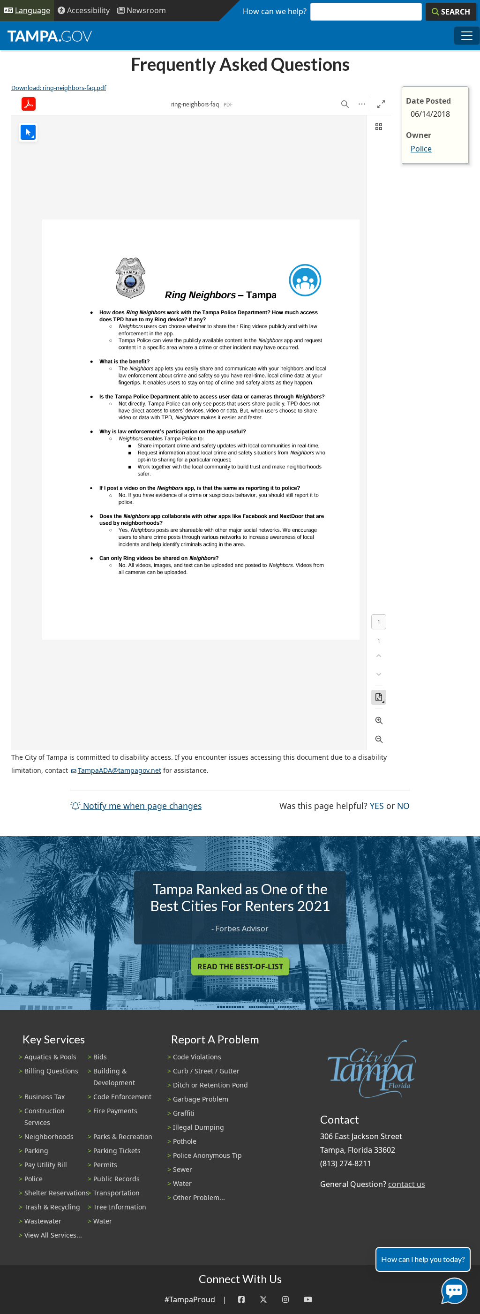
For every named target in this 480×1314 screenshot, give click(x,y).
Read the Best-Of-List (240, 966)
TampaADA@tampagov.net (119, 770)
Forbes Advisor (242, 928)
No (403, 805)
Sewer (182, 1169)
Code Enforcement (122, 1096)
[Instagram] (285, 1299)
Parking (36, 1150)
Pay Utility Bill (45, 1164)
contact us (406, 1184)
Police (421, 148)
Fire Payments (115, 1110)
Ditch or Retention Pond (210, 1084)
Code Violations (197, 1056)
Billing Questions (51, 1070)
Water (102, 1220)
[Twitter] (263, 1299)
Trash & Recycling (52, 1206)
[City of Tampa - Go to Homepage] (50, 35)
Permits (105, 1164)
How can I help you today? (423, 1258)
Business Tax (44, 1096)
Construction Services (44, 1116)
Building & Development (114, 1076)
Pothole (184, 1141)
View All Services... (53, 1235)
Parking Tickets (117, 1150)
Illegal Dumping (198, 1127)
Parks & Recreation (122, 1136)
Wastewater (42, 1220)
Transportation (116, 1192)
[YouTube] (308, 1299)
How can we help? (275, 11)
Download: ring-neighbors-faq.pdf (58, 87)
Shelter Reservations (56, 1192)
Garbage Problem (200, 1099)
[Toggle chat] (453, 1289)
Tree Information (119, 1206)
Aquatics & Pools (50, 1056)
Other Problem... (199, 1197)
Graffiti (184, 1113)
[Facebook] (241, 1299)
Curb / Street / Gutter (206, 1070)
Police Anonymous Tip (207, 1155)
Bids (100, 1056)
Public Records (116, 1178)
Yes (377, 805)
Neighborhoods (49, 1136)
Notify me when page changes (141, 805)
